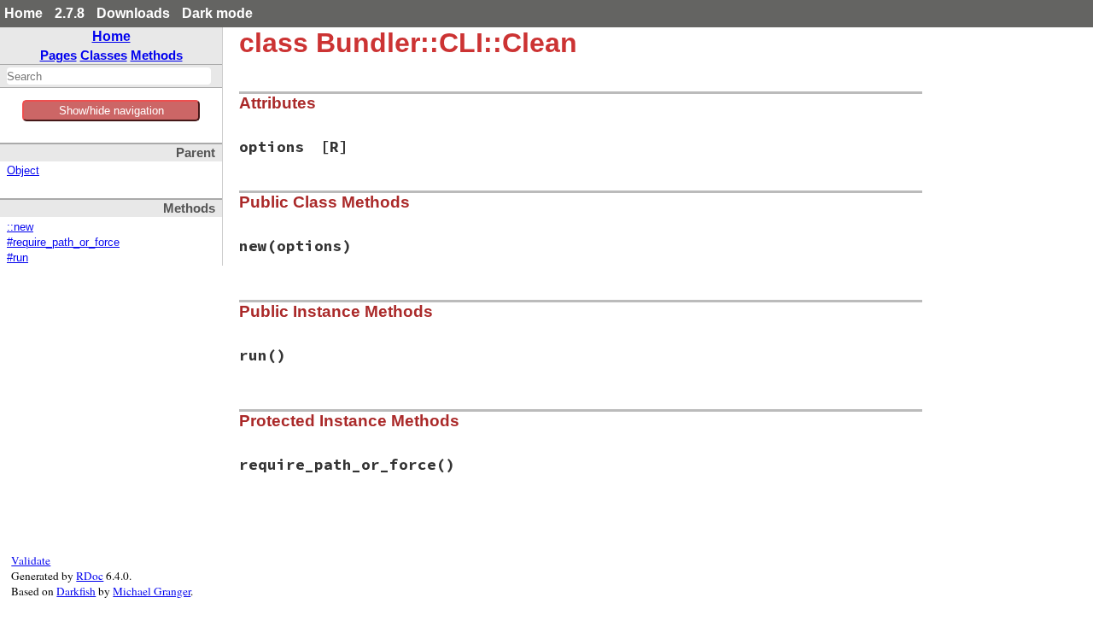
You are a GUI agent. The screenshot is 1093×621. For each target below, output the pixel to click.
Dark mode (217, 13)
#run (17, 258)
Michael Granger (151, 591)
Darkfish (76, 591)
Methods (157, 55)
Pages (58, 55)
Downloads (133, 13)
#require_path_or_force (63, 243)
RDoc (89, 575)
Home (23, 13)
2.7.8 (70, 13)
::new (20, 227)
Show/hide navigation (111, 110)
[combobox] (109, 76)
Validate (30, 560)
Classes (103, 55)
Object (23, 171)
